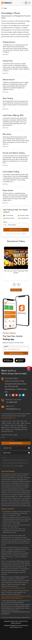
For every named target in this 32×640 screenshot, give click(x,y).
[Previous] (14, 284)
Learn (5, 8)
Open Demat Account (16, 230)
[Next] (18, 284)
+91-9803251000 (11, 402)
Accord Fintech (14, 627)
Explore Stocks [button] (7, 453)
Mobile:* (6, 346)
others (20, 466)
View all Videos (16, 290)
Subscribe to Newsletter (16, 443)
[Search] (22, 3)
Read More (5, 54)
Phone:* (5, 222)
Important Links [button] (7, 448)
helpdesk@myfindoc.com (13, 409)
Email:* (3, 437)
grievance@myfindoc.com (8, 418)
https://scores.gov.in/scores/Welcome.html (13, 588)
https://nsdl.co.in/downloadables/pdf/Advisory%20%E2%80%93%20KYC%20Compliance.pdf (16, 597)
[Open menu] (29, 3)
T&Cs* (24, 233)
